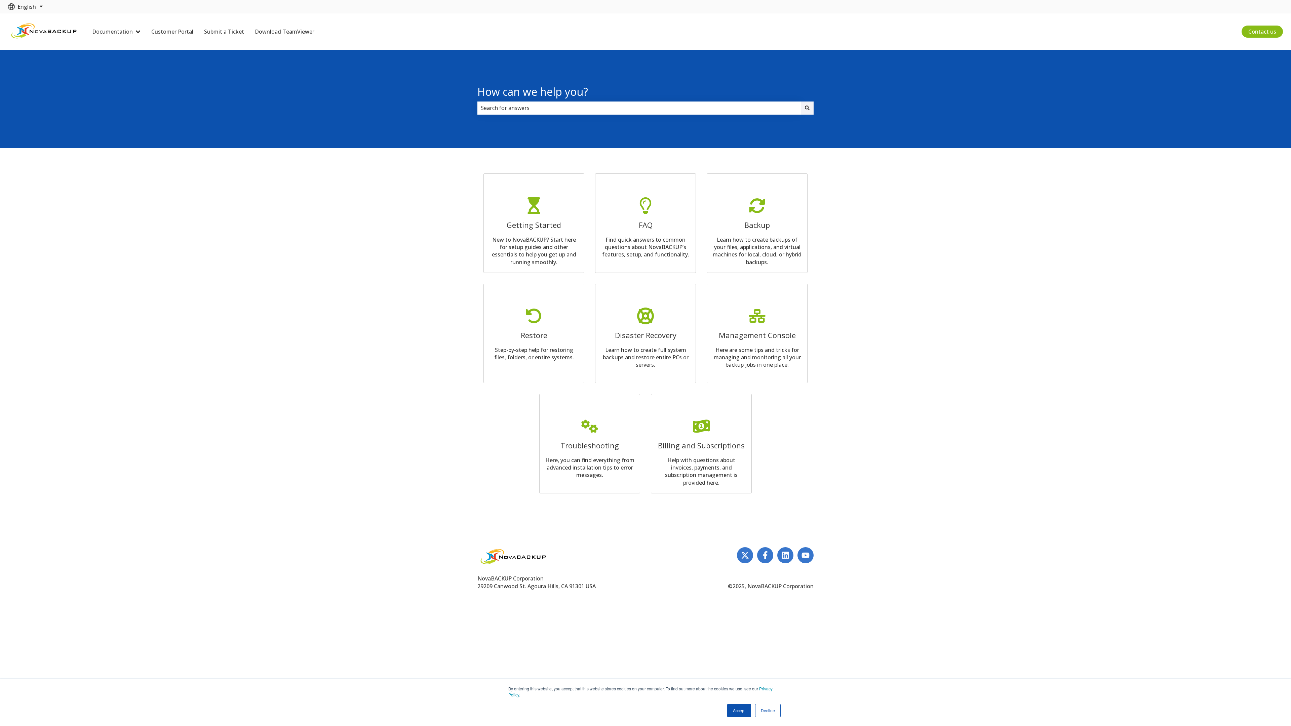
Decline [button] (768, 710)
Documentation (112, 31)
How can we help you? (532, 91)
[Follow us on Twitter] (745, 555)
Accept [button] (739, 710)
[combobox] (639, 108)
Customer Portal (172, 31)
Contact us (1262, 31)
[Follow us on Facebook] (765, 555)
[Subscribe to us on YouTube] (805, 555)
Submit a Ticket (224, 31)
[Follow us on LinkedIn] (785, 555)
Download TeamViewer (284, 31)
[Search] (807, 108)
